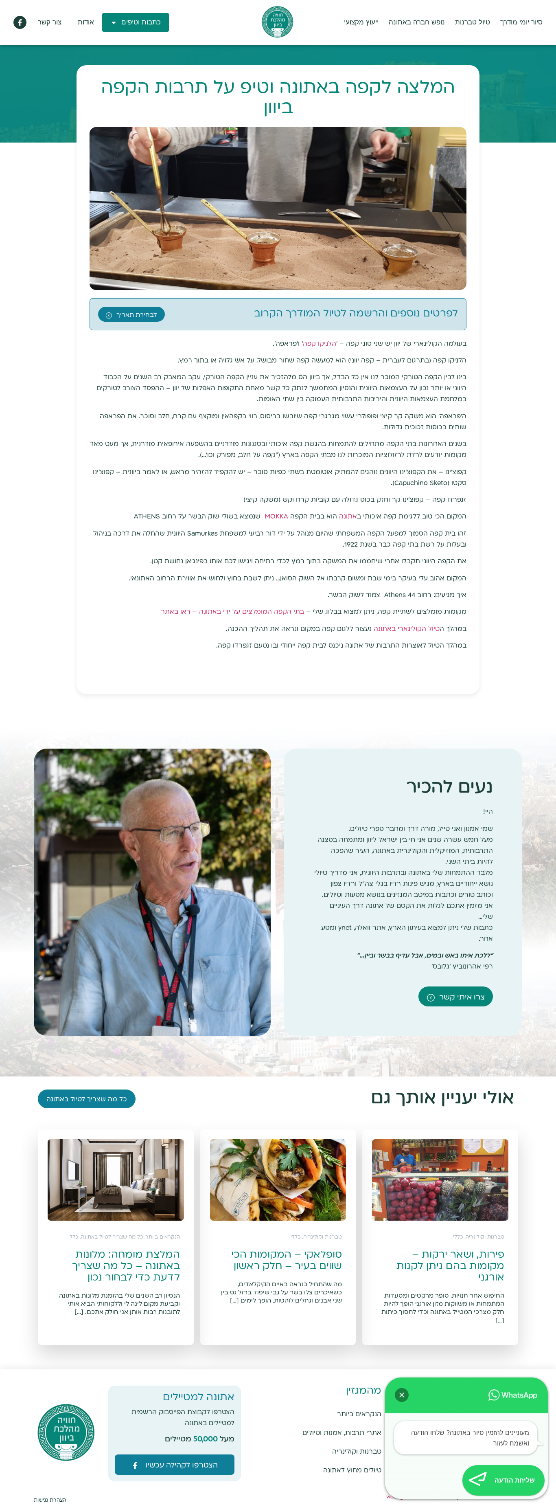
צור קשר (49, 22)
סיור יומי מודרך (521, 22)
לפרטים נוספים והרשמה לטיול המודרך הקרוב (356, 314)
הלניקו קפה (319, 344)
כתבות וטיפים (141, 22)
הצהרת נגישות (50, 1500)
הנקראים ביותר (359, 1414)
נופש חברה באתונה (417, 22)
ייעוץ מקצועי (361, 22)
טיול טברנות (472, 22)
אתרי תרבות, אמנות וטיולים (341, 1433)
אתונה (348, 517)
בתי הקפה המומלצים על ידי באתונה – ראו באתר (232, 612)
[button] (402, 1395)
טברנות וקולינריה (356, 1452)
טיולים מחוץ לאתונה (352, 1470)
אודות (86, 22)
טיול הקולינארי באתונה (407, 629)
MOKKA (276, 517)
